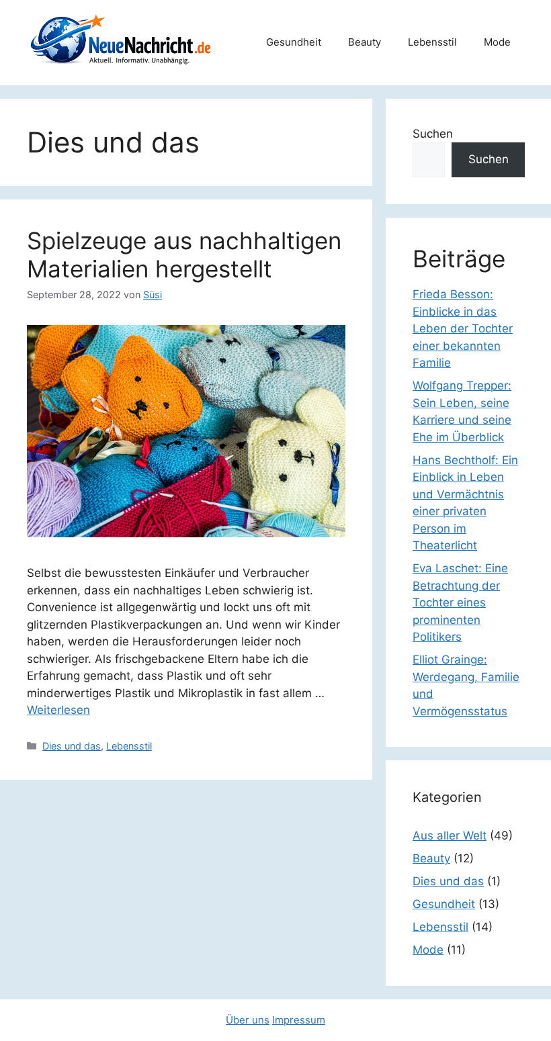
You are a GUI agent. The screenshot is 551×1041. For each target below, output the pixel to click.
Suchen (433, 133)
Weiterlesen (58, 710)
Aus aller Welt (449, 835)
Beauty (364, 42)
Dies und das (71, 746)
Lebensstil (432, 42)
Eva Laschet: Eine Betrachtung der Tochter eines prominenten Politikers (460, 602)
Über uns (247, 1019)
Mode (497, 42)
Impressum (298, 1019)
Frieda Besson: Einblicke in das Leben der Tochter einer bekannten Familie (463, 328)
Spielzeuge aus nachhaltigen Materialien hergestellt (184, 254)
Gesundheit (293, 42)
